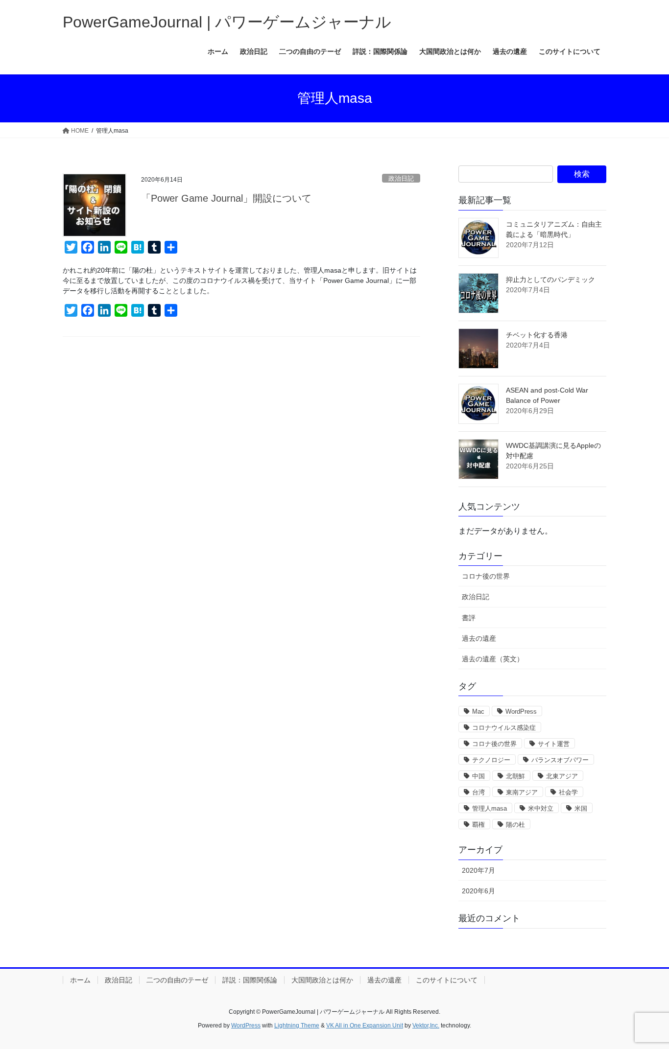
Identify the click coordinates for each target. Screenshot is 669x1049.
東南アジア (522, 792)
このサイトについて (447, 980)
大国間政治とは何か (322, 980)
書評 (469, 618)
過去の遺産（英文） (493, 659)
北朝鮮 (515, 776)
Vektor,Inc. (425, 1025)
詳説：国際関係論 (249, 980)
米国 (580, 808)
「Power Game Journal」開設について (226, 198)
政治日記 (401, 178)
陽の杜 (515, 824)
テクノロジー (491, 760)
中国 (478, 776)
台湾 (478, 792)
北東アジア (562, 776)
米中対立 (540, 808)
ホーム (80, 980)
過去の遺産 (479, 638)
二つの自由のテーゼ (177, 980)
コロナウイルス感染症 (504, 727)
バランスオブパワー (560, 760)
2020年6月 (478, 891)
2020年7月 (478, 870)
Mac (478, 711)
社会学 (568, 792)
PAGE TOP (644, 1009)
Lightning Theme (296, 1025)
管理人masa (489, 808)
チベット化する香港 (537, 335)
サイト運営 (554, 743)
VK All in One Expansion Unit (364, 1025)
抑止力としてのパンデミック (550, 279)
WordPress (521, 711)
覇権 (478, 824)
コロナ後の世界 (486, 576)
